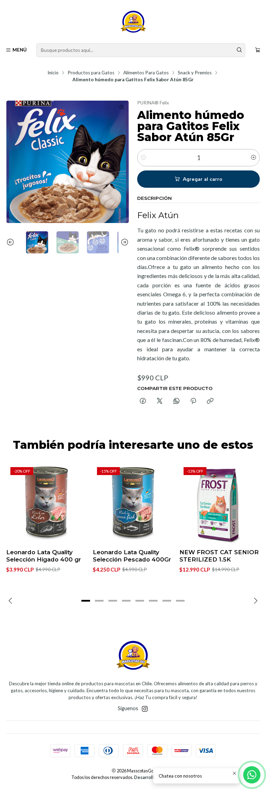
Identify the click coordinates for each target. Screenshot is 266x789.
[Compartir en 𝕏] (160, 401)
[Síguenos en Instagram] (144, 708)
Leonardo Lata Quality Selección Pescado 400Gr (132, 556)
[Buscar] (239, 50)
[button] (86, 601)
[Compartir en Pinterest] (193, 401)
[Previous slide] (11, 242)
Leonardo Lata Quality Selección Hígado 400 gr (43, 556)
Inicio (53, 73)
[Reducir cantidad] (143, 157)
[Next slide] (123, 242)
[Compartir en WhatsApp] (176, 401)
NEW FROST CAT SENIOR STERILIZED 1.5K (219, 556)
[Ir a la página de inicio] (133, 22)
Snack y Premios (195, 73)
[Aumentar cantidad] (253, 157)
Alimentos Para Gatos (146, 73)
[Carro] (258, 50)
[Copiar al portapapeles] (210, 401)
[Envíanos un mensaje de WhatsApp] (251, 774)
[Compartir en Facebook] (143, 401)
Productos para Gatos (91, 73)
